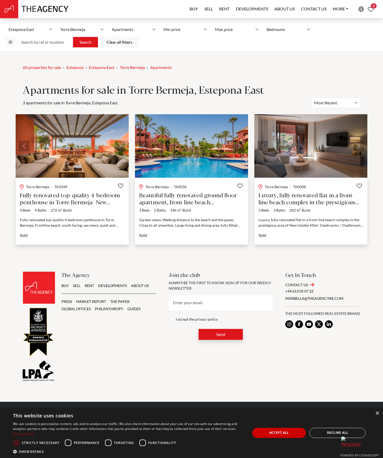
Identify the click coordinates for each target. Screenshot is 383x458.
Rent (224, 8)
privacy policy (206, 319)
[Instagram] (289, 324)
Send (220, 334)
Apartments (161, 67)
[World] (361, 9)
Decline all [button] (337, 432)
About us (284, 8)
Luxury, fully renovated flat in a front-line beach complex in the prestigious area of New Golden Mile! (306, 202)
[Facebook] (299, 324)
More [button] (339, 8)
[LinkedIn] (329, 324)
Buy (194, 8)
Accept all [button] (279, 432)
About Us (140, 285)
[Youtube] (309, 324)
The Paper (119, 301)
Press (66, 301)
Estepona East (101, 67)
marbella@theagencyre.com (314, 298)
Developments (252, 8)
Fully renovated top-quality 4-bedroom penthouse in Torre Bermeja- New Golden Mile (70, 202)
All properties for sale (42, 67)
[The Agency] (39, 288)
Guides (133, 309)
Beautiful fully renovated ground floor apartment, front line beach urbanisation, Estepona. (188, 202)
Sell (208, 8)
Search (85, 42)
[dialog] (191, 433)
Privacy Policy (23, 434)
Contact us (313, 8)
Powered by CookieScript (359, 455)
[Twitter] (319, 324)
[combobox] (335, 103)
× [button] (377, 413)
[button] (128, 451)
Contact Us (296, 285)
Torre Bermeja (132, 67)
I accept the (197, 319)
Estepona (74, 67)
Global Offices (76, 309)
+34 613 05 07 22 (299, 291)
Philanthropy (109, 309)
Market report (91, 301)
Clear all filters (119, 42)
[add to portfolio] (120, 186)
